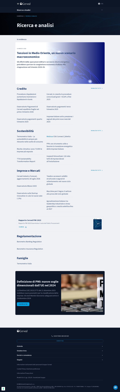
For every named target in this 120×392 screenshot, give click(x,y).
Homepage (20, 16)
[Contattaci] (115, 387)
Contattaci (60, 341)
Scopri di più (23, 304)
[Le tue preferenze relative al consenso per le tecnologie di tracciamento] (3, 388)
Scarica (21, 227)
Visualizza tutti (96, 88)
